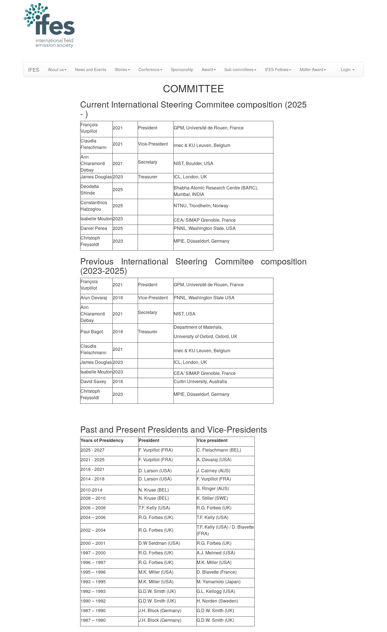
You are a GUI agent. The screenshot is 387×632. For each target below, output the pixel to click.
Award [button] (207, 69)
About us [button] (56, 69)
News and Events (90, 69)
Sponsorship (182, 69)
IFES (33, 69)
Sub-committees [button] (239, 69)
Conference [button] (149, 69)
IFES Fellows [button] (276, 69)
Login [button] (346, 69)
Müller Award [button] (311, 69)
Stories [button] (121, 69)
